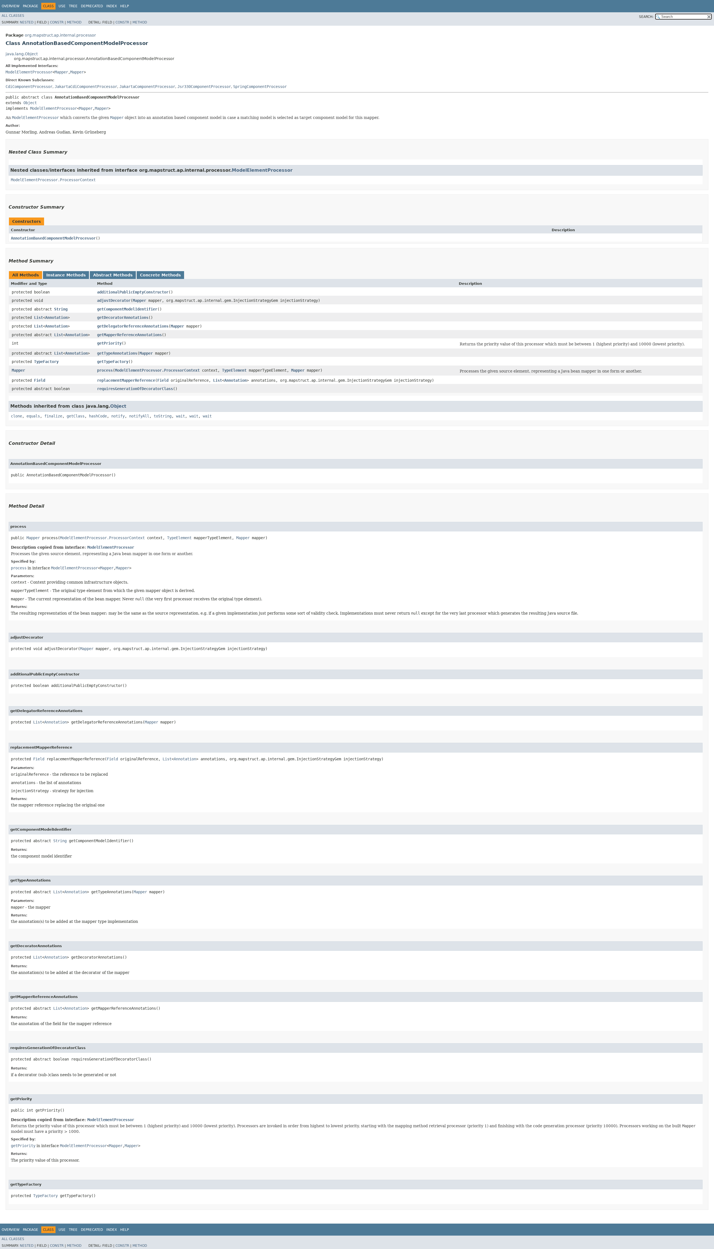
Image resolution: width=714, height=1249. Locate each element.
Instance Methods (66, 275)
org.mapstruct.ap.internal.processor (60, 35)
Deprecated (92, 6)
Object (30, 103)
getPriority (109, 343)
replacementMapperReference (126, 380)
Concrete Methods (160, 275)
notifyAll (139, 416)
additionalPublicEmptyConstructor (132, 292)
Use (62, 6)
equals (33, 416)
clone (16, 416)
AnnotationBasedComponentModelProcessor (53, 238)
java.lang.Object (22, 54)
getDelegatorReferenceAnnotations (132, 326)
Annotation (56, 317)
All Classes (13, 16)
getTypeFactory (112, 361)
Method (74, 22)
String (60, 309)
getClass (76, 416)
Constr (57, 22)
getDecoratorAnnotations (122, 317)
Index (111, 6)
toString (163, 416)
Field (39, 380)
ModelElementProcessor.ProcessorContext (53, 180)
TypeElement (234, 370)
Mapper (61, 72)
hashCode (98, 416)
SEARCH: (646, 17)
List (38, 317)
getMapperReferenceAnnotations (129, 335)
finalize (53, 416)
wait (180, 416)
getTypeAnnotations (117, 353)
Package (30, 6)
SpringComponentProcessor (260, 86)
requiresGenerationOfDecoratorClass (135, 388)
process (105, 370)
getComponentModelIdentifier (127, 309)
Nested (26, 22)
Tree (73, 6)
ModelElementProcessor (29, 72)
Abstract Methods (112, 275)
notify (118, 416)
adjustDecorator (114, 300)
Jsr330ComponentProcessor (204, 86)
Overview (11, 6)
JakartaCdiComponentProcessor (86, 86)
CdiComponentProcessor (29, 86)
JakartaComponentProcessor (147, 86)
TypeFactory (46, 361)
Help (124, 6)
